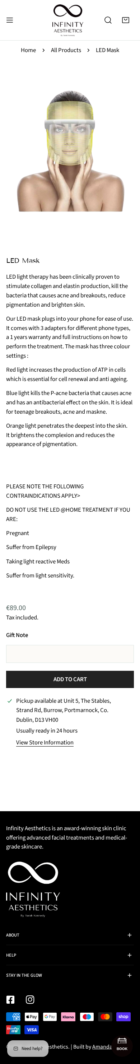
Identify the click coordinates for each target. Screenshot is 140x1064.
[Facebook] (10, 1000)
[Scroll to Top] (126, 1025)
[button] (126, 20)
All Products (66, 50)
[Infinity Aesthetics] (67, 20)
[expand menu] (9, 20)
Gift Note (17, 635)
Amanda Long (108, 1047)
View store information (45, 742)
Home (28, 50)
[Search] (108, 20)
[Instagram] (30, 1000)
